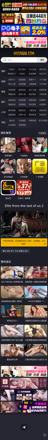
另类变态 (42, 94)
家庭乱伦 (22, 110)
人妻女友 (32, 110)
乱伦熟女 (32, 94)
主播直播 (32, 84)
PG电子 (12, 69)
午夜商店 (22, 120)
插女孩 (12, 120)
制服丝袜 (11, 94)
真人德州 (22, 69)
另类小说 (22, 114)
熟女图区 (32, 104)
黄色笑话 (32, 114)
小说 (3, 112)
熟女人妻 (11, 84)
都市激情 (11, 110)
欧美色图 (32, 100)
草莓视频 (32, 120)
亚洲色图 (22, 100)
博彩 (3, 71)
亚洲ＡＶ (11, 79)
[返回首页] (44, 434)
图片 (3, 101)
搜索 (42, 60)
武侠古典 (42, 110)
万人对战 (32, 69)
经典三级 (22, 94)
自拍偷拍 (22, 79)
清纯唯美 (22, 104)
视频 (3, 81)
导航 (3, 122)
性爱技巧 (42, 114)
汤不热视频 (42, 120)
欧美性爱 (42, 90)
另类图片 (42, 104)
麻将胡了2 (12, 73)
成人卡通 (32, 90)
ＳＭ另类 (42, 84)
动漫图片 (42, 100)
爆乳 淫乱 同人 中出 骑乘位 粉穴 (15, 251)
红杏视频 (11, 125)
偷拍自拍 (22, 90)
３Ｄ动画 (42, 79)
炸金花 (22, 73)
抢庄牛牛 (42, 73)
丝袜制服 (22, 84)
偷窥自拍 (11, 100)
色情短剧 (22, 125)
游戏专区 (42, 69)
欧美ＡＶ (32, 79)
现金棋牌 (32, 73)
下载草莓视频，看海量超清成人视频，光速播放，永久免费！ (24, 242)
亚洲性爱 (11, 90)
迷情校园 (11, 114)
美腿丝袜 (11, 104)
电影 (3, 91)
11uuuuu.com (24, 53)
